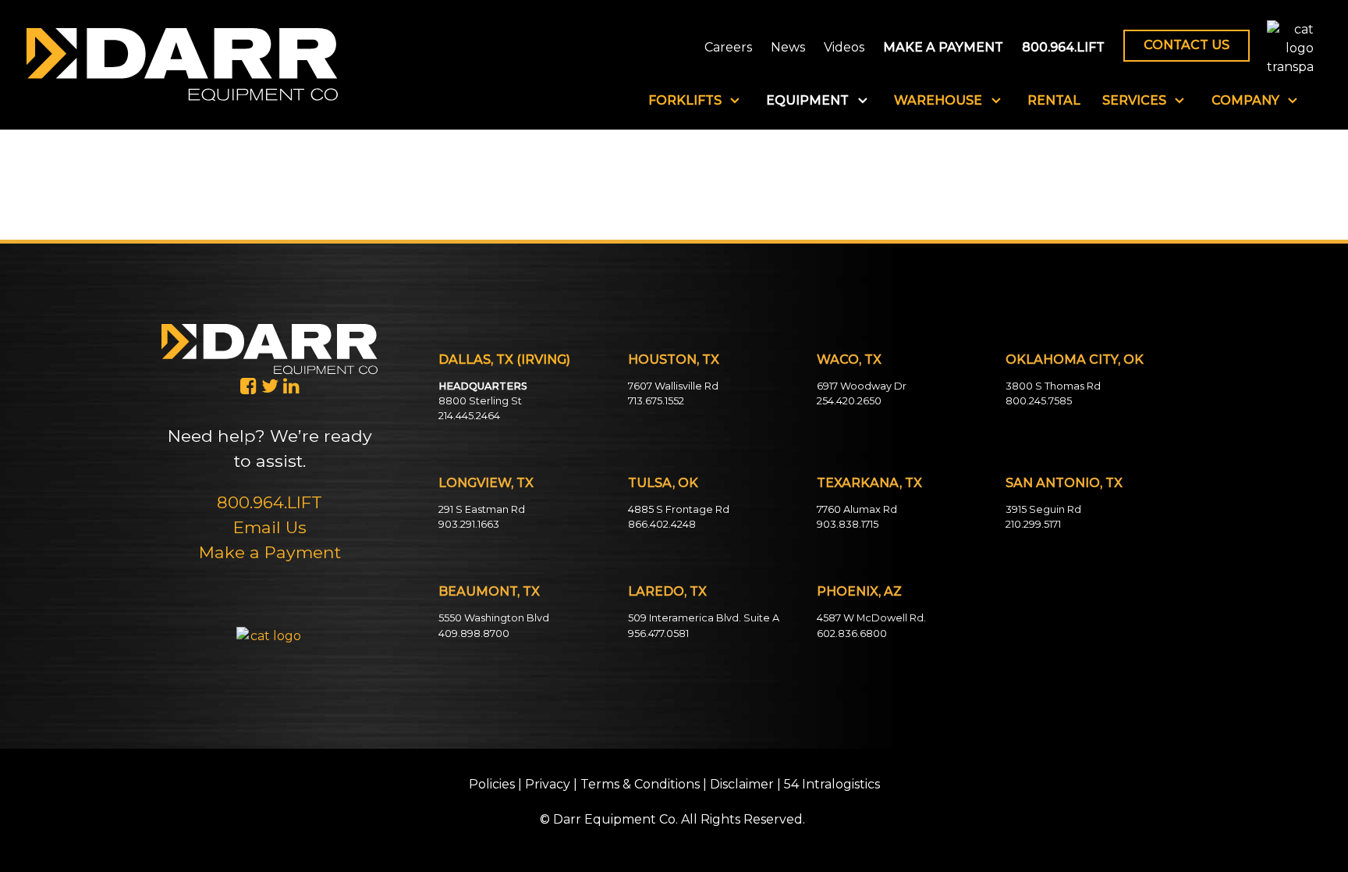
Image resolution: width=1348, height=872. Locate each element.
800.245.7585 (1039, 401)
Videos (844, 48)
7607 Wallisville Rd (673, 386)
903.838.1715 (847, 524)
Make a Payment (270, 552)
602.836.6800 (852, 633)
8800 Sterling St (480, 401)
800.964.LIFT (1063, 48)
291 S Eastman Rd (481, 509)
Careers (728, 48)
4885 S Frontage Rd (678, 509)
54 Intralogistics (832, 784)
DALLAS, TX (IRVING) (504, 359)
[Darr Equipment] (182, 63)
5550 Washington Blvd (493, 618)
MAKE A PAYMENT (943, 48)
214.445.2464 (469, 416)
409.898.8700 (473, 633)
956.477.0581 (658, 633)
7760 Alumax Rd (857, 509)
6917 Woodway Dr (861, 386)
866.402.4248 (662, 524)
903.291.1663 (468, 524)
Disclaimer (742, 784)
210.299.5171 (1033, 524)
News (788, 48)
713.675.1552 (656, 401)
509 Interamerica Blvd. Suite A (703, 618)
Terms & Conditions (640, 784)
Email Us (270, 527)
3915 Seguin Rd (1043, 509)
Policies (492, 784)
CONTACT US (1186, 44)
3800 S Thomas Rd (1053, 386)
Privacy (547, 784)
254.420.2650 (849, 401)
